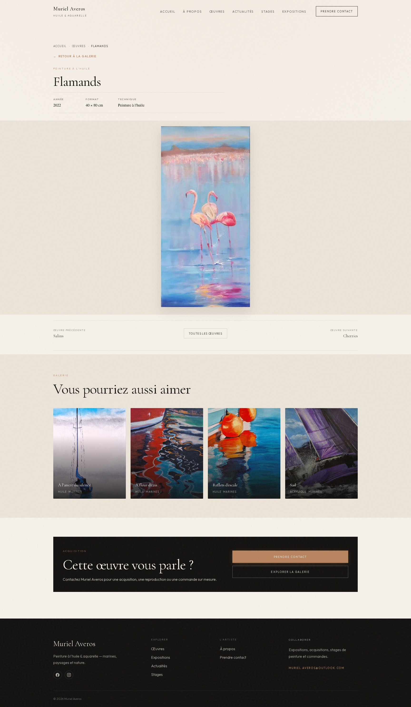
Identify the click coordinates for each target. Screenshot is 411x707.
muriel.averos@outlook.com (316, 668)
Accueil (167, 11)
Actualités (243, 11)
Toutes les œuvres (205, 333)
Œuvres (217, 11)
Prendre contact (337, 11)
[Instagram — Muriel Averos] (69, 675)
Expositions (294, 11)
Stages (267, 11)
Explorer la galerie (290, 572)
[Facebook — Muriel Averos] (57, 675)
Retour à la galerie (75, 56)
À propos (192, 11)
